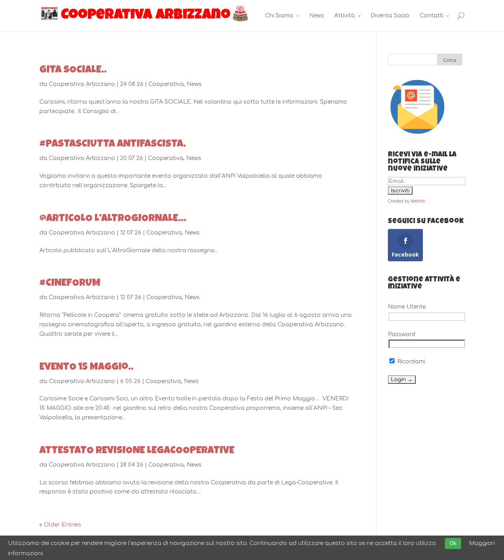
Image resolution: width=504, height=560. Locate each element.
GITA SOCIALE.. (73, 70)
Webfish (417, 201)
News (316, 16)
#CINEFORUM (69, 284)
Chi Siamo (279, 16)
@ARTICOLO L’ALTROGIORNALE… (112, 219)
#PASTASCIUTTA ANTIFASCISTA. (112, 145)
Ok (453, 543)
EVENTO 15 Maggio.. (86, 368)
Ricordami (410, 362)
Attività (344, 16)
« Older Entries (60, 525)
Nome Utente (407, 307)
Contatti (431, 16)
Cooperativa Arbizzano (82, 84)
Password (401, 334)
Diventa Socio (390, 16)
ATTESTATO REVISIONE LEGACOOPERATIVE (136, 451)
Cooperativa (166, 84)
